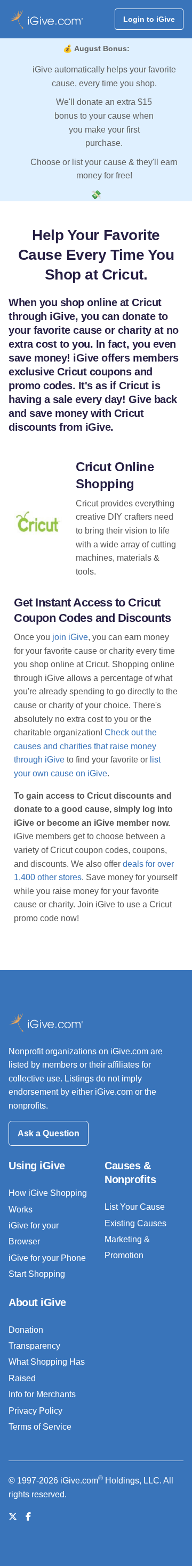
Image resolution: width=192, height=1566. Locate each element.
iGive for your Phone (47, 1257)
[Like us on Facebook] (28, 1516)
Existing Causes (135, 1223)
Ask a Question (48, 1133)
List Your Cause (135, 1206)
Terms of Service (40, 1426)
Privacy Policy (35, 1410)
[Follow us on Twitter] (13, 1516)
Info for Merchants (42, 1394)
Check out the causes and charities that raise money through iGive (85, 746)
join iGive (70, 637)
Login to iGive (149, 19)
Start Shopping (37, 1273)
